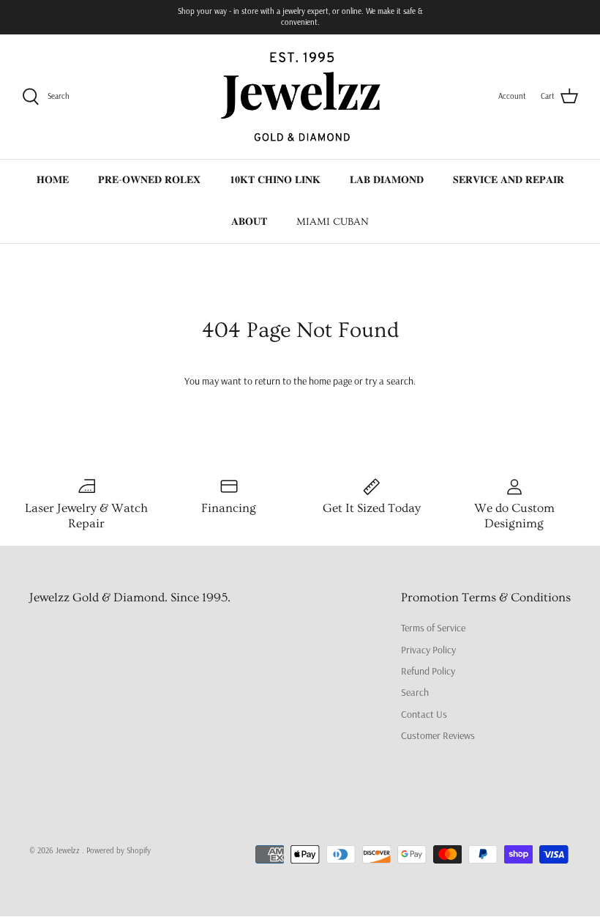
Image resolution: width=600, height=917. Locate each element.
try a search (389, 380)
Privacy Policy (428, 649)
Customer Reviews (438, 735)
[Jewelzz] (300, 96)
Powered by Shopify (118, 850)
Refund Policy (428, 670)
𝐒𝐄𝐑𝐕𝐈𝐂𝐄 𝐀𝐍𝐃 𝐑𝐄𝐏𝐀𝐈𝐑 (508, 180)
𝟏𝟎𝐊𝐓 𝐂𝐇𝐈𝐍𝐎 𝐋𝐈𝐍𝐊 (275, 180)
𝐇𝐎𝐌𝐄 (53, 180)
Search (415, 692)
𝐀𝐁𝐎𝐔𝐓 (249, 222)
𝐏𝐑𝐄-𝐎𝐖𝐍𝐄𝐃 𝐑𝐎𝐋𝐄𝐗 (149, 180)
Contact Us (424, 714)
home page (330, 380)
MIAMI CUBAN (332, 222)
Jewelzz (69, 850)
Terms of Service (433, 627)
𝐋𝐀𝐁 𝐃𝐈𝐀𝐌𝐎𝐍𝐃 (387, 180)
